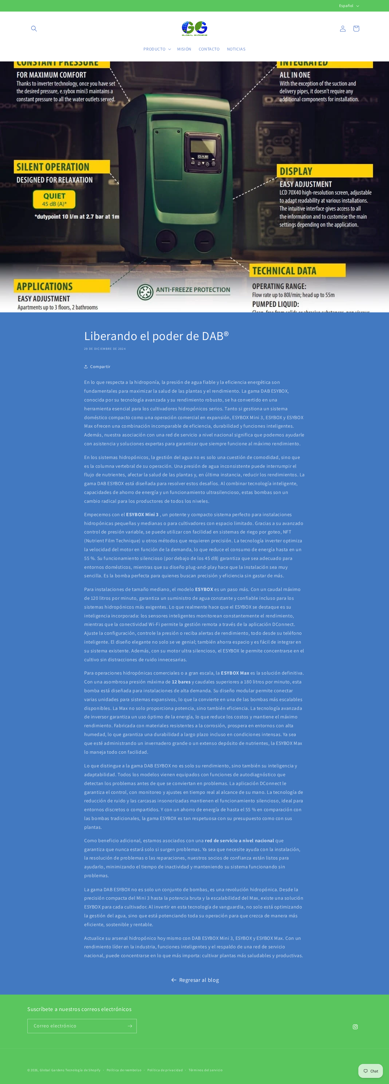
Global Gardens (52, 1070)
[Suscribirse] (129, 1026)
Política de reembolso (124, 1070)
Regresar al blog (199, 979)
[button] (34, 28)
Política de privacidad (165, 1070)
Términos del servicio (206, 1070)
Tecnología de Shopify (83, 1070)
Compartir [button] (100, 366)
